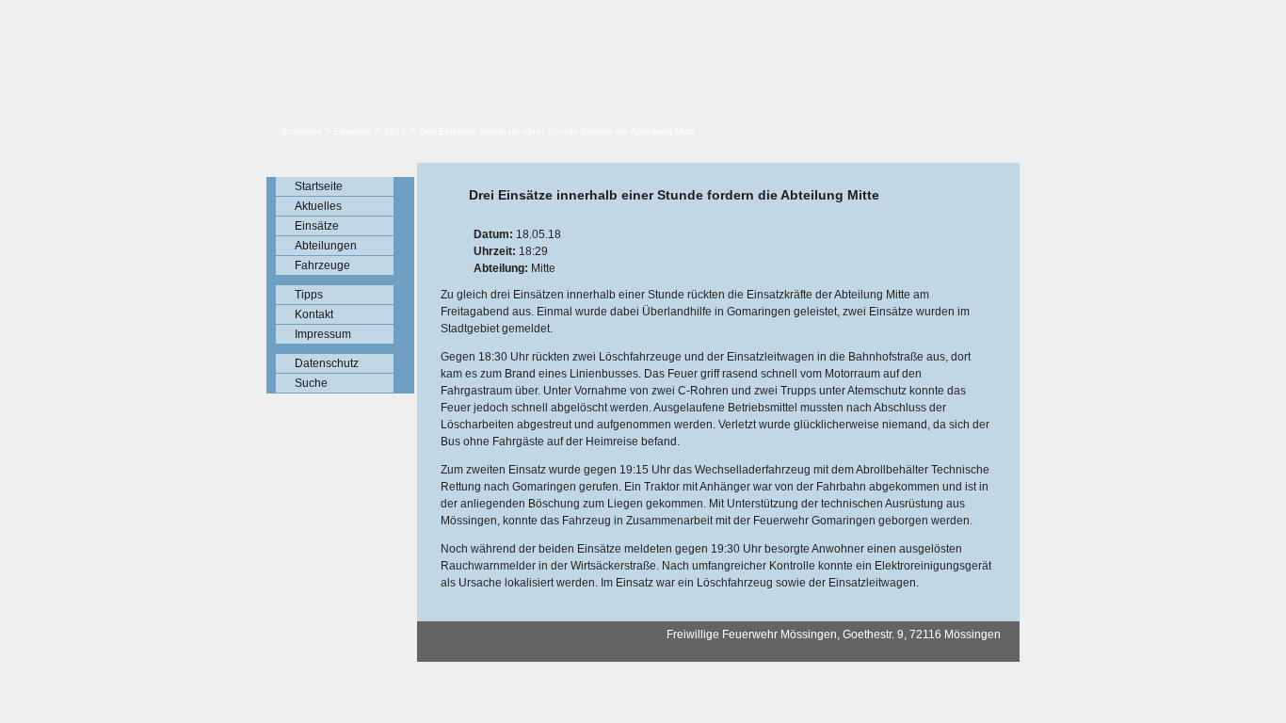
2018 (395, 131)
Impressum (323, 334)
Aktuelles (318, 206)
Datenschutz (327, 363)
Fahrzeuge (322, 265)
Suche (311, 383)
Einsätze (353, 131)
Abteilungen (326, 245)
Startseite (301, 131)
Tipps (309, 294)
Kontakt (314, 314)
